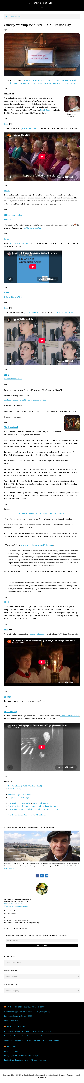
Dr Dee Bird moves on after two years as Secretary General (27, 1031)
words (25, 243)
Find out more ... (9, 868)
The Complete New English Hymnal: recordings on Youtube (34, 809)
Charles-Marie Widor (69, 716)
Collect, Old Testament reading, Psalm (60, 80)
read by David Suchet (32, 228)
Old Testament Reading (13, 214)
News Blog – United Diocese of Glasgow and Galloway (25, 1007)
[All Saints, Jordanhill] (6, 17)
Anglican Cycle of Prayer (54, 513)
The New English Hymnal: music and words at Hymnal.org (34, 806)
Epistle (6, 292)
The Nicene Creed (11, 427)
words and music (29, 128)
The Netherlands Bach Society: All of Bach (26, 815)
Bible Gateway (14, 789)
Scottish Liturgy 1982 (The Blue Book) (25, 786)
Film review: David (11, 1051)
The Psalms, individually (19, 803)
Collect (7, 190)
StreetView (18, 904)
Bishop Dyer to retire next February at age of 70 (23, 1056)
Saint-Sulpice (46, 110)
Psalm (6, 238)
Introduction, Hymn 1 (32, 80)
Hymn (6, 124)
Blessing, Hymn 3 (60, 83)
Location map (9, 904)
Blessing (7, 602)
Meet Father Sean (11, 1020)
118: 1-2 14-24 (15, 243)
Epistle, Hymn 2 (12, 83)
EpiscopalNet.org (40, 803)
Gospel (6, 374)
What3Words (8, 906)
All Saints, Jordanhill (42, 3)
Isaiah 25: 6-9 (10, 219)
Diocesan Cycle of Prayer (30, 513)
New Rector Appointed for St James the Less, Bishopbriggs (27, 1012)
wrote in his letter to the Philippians (37, 545)
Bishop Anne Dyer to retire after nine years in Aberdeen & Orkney (30, 1036)
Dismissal (7, 696)
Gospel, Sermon (28, 83)
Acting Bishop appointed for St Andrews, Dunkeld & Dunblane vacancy (31, 1040)
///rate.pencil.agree (21, 906)
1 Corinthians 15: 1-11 (13, 297)
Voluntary (74, 83)
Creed (39, 83)
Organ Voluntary (10, 711)
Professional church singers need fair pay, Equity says (25, 1060)
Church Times (11, 1046)
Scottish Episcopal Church (16, 1027)
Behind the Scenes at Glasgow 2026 (18, 1016)
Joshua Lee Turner (65, 312)
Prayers (47, 83)
